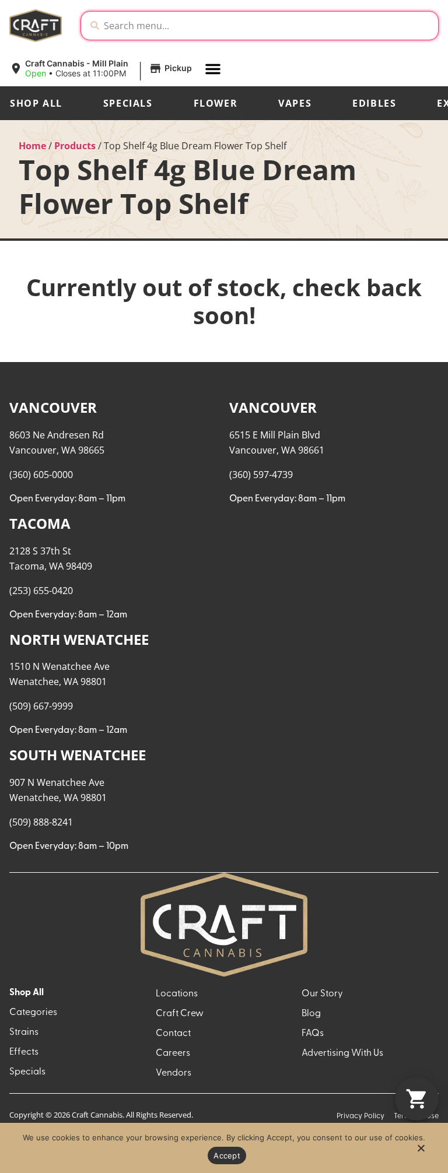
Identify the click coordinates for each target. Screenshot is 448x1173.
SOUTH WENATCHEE (77, 754)
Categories (33, 1012)
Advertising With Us (342, 1053)
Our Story (322, 994)
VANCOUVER (53, 407)
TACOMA (40, 523)
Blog (311, 1014)
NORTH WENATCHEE (79, 639)
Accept (227, 1155)
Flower (216, 103)
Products (75, 145)
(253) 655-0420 (41, 590)
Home (32, 145)
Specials (128, 103)
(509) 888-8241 (41, 822)
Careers (173, 1053)
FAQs (313, 1033)
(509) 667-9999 (41, 706)
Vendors (173, 1073)
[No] (420, 1151)
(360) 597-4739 (261, 474)
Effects (23, 1052)
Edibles (374, 103)
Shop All (36, 103)
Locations (177, 994)
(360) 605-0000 (41, 474)
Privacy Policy (360, 1116)
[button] (102, 69)
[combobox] (268, 26)
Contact (173, 1033)
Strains (23, 1032)
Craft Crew (180, 1014)
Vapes (295, 103)
